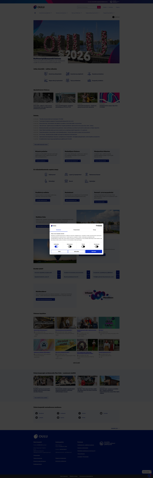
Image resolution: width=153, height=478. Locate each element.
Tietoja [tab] (94, 229)
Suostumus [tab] (58, 229)
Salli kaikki (94, 251)
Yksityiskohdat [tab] (76, 229)
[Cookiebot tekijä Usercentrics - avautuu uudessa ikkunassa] (97, 226)
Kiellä (59, 251)
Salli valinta (76, 251)
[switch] (69, 247)
